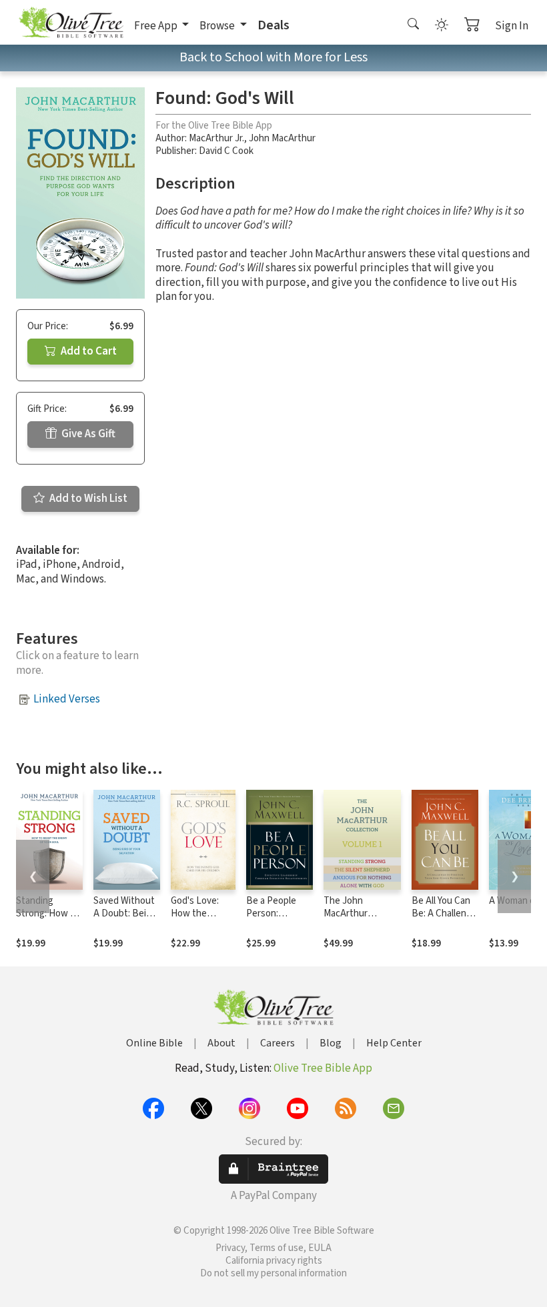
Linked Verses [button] (66, 699)
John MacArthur (282, 138)
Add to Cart (88, 351)
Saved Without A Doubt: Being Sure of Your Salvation (125, 920)
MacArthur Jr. (216, 138)
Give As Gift (87, 434)
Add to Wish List (87, 499)
